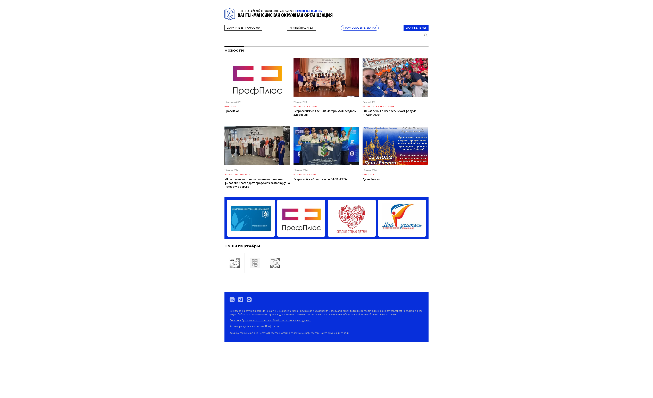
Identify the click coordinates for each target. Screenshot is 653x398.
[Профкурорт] (275, 380)
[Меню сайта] (426, 10)
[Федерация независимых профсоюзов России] (234, 380)
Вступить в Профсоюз (243, 28)
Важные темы (416, 28)
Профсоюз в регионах (360, 28)
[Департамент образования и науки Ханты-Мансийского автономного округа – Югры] (255, 380)
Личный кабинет (301, 28)
